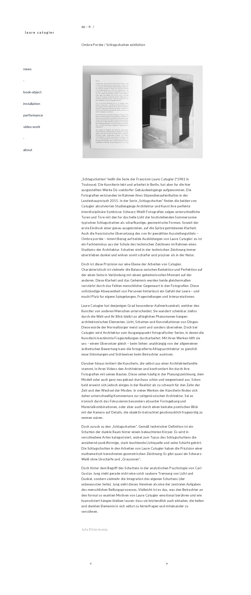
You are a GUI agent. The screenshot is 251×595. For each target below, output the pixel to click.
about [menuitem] (27, 150)
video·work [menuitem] (31, 127)
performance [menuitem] (33, 115)
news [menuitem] (27, 69)
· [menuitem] (23, 80)
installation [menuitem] (31, 103)
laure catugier (40, 32)
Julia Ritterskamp (94, 529)
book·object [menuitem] (32, 92)
